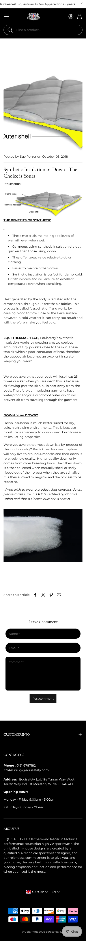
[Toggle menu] (6, 16)
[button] (43, 30)
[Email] (59, 595)
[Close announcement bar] (81, 3)
